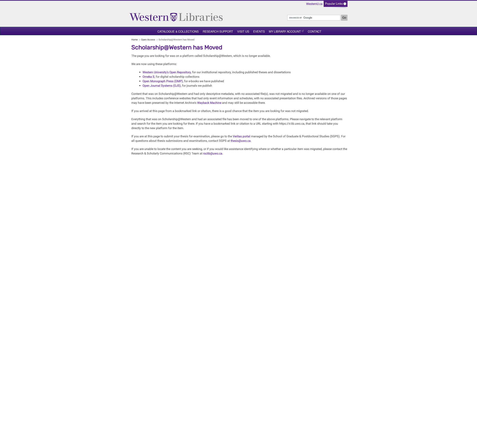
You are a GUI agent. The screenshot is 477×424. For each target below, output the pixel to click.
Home (134, 39)
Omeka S (148, 76)
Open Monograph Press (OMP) (163, 81)
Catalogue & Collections (178, 31)
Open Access (148, 39)
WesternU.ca (314, 4)
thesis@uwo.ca (241, 141)
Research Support (218, 31)
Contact (315, 31)
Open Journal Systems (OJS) (162, 85)
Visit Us (243, 31)
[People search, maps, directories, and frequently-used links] (336, 5)
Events (259, 31)
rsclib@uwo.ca (212, 153)
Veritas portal (241, 136)
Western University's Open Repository (167, 72)
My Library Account (285, 31)
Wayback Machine (209, 103)
